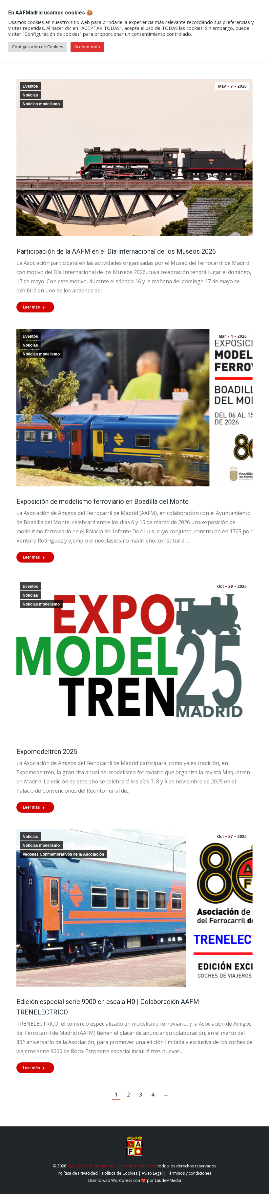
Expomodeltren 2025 (46, 752)
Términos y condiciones (189, 1173)
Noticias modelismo (41, 104)
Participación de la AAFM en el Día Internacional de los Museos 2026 (116, 251)
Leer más (31, 307)
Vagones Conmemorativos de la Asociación (63, 854)
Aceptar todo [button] (87, 47)
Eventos (30, 86)
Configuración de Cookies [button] (37, 47)
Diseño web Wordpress (110, 1180)
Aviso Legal (152, 1173)
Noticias (30, 95)
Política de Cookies (119, 1173)
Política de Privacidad (78, 1173)
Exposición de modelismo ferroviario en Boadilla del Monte (102, 501)
